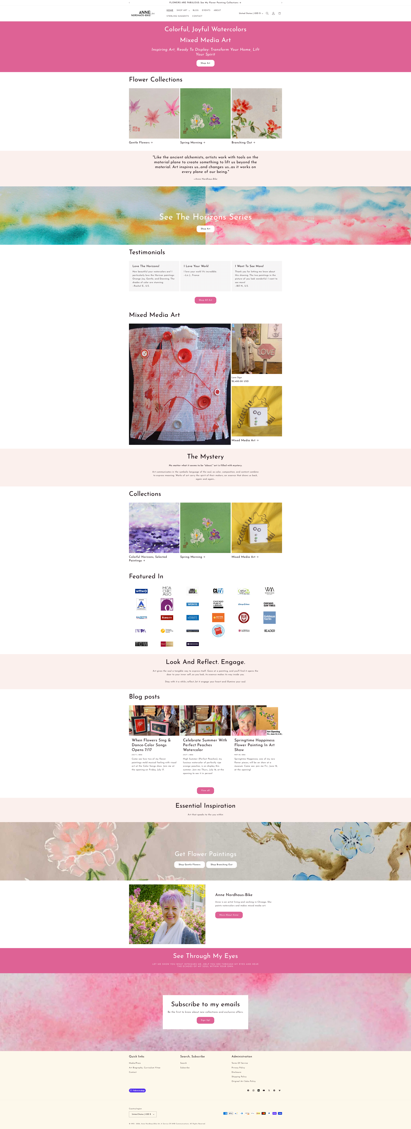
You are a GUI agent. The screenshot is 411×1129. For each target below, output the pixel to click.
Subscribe (184, 1068)
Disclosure (236, 1072)
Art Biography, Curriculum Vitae (144, 1068)
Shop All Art (205, 300)
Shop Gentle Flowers (189, 865)
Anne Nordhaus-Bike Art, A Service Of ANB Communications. (165, 1124)
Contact (133, 1072)
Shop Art (205, 63)
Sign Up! (205, 1020)
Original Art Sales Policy (244, 1081)
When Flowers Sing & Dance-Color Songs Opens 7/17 (151, 745)
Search (183, 1063)
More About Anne (229, 915)
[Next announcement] (281, 2)
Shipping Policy (239, 1077)
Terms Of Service (240, 1063)
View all (205, 790)
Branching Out (242, 142)
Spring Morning (191, 142)
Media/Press (135, 1063)
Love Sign (237, 378)
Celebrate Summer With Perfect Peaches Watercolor (205, 745)
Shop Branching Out (221, 865)
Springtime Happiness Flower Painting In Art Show (254, 745)
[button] (183, 10)
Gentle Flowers (139, 142)
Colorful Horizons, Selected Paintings (148, 559)
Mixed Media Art (244, 440)
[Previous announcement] (129, 2)
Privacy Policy (238, 1068)
